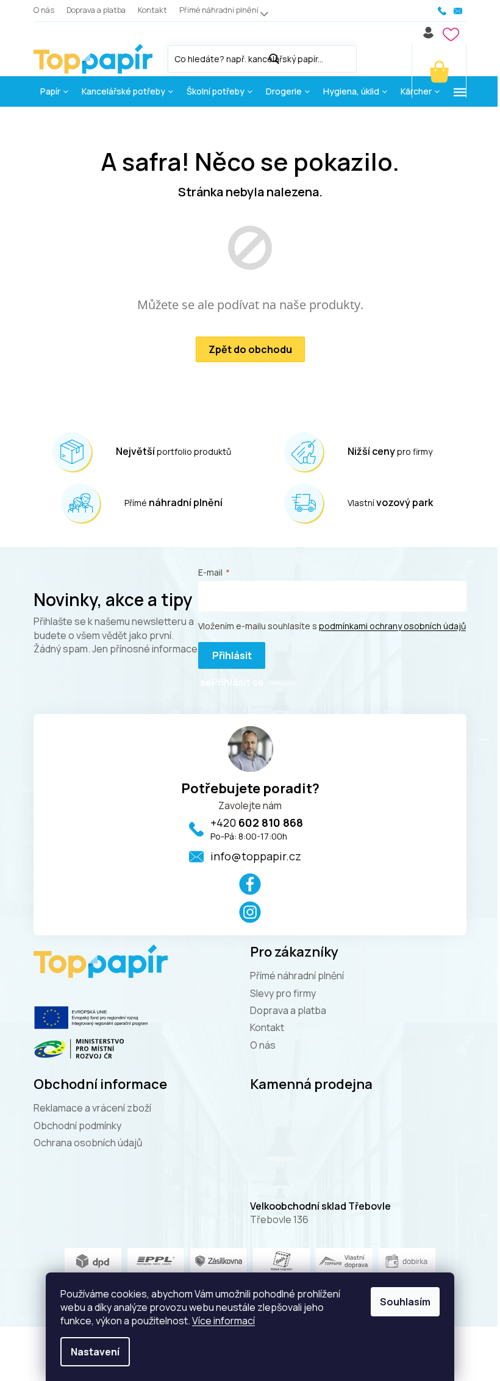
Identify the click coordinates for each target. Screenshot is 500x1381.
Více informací (223, 1320)
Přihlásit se (226, 659)
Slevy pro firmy (283, 993)
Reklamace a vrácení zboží (92, 1108)
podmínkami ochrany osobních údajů (392, 626)
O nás (44, 9)
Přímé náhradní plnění (219, 9)
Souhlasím (405, 1301)
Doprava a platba (96, 9)
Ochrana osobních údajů (88, 1142)
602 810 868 (256, 822)
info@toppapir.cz (255, 856)
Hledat (369, 56)
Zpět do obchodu (250, 349)
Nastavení (95, 1351)
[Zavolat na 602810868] (443, 11)
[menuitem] (54, 91)
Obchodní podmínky (77, 1125)
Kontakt (152, 9)
